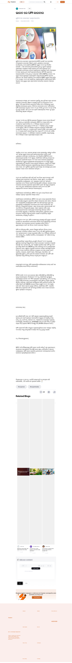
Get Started (37, 597)
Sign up (62, 1)
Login (58, 1)
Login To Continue (35, 568)
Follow (30, 8)
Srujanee (10, 617)
